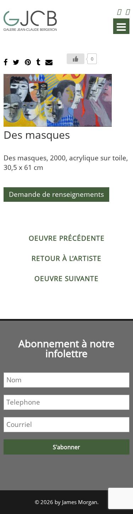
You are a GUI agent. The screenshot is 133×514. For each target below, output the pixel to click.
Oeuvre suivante (66, 278)
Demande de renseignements (56, 194)
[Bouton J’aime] (75, 58)
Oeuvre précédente (67, 238)
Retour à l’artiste (66, 258)
